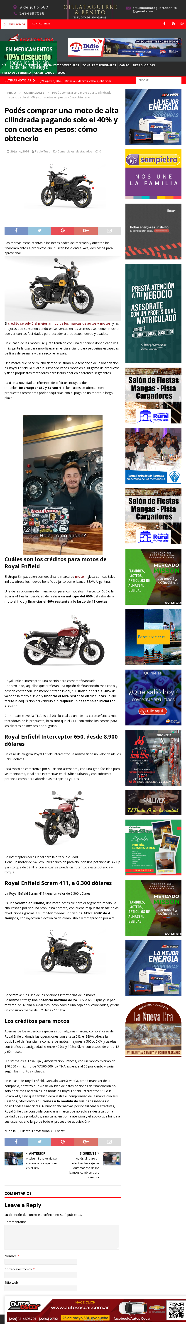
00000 (61, 73)
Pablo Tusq (42, 151)
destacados (84, 151)
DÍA (4, 65)
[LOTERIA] (153, 723)
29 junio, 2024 (19, 151)
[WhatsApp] (182, 23)
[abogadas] (93, 17)
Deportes (32, 65)
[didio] (124, 54)
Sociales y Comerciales (61, 65)
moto (79, 576)
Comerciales (66, 151)
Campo (124, 65)
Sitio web (11, 1282)
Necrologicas (144, 65)
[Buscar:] (158, 80)
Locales (16, 65)
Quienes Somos (14, 24)
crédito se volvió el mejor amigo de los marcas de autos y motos (59, 323)
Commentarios (16, 1222)
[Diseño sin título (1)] (153, 873)
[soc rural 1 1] (153, 421)
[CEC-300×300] (153, 481)
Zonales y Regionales (99, 65)
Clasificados (44, 73)
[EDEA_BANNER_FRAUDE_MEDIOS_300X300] (153, 256)
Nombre (11, 1256)
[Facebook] (164, 23)
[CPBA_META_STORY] (153, 360)
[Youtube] (173, 23)
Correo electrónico (19, 1269)
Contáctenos (41, 23)
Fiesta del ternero (16, 73)
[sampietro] (153, 196)
